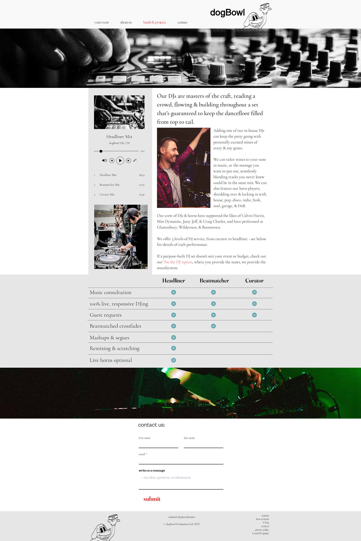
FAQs (266, 522)
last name (189, 437)
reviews (265, 526)
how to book (262, 519)
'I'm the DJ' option (178, 262)
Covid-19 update (260, 533)
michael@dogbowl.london (181, 517)
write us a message (152, 470)
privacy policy (262, 529)
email (142, 454)
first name (144, 437)
